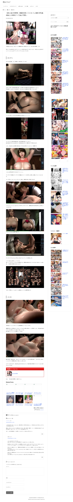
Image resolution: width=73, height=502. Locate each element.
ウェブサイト (8, 487)
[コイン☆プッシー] (60, 130)
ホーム (5, 9)
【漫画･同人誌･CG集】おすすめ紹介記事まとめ (65, 285)
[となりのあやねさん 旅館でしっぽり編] (60, 143)
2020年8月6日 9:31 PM (10, 422)
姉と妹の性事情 (15, 373)
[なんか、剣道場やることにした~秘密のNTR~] (60, 118)
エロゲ (9, 9)
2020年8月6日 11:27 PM (12, 438)
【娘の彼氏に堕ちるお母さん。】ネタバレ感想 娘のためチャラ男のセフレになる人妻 (65, 170)
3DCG (13, 9)
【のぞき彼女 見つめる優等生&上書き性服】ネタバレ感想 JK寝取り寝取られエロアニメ (65, 204)
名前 (7, 477)
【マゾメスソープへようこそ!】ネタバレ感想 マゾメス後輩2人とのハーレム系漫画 (65, 181)
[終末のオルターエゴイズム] (60, 155)
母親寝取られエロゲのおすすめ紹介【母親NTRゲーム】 (65, 61)
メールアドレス (8, 482)
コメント (7, 466)
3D (39, 407)
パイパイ (7, 420)
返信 (42, 433)
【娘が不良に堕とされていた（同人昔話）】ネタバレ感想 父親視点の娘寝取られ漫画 (65, 193)
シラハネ (41, 409)
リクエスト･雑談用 (65, 233)
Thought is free (42, 499)
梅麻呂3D (41, 407)
